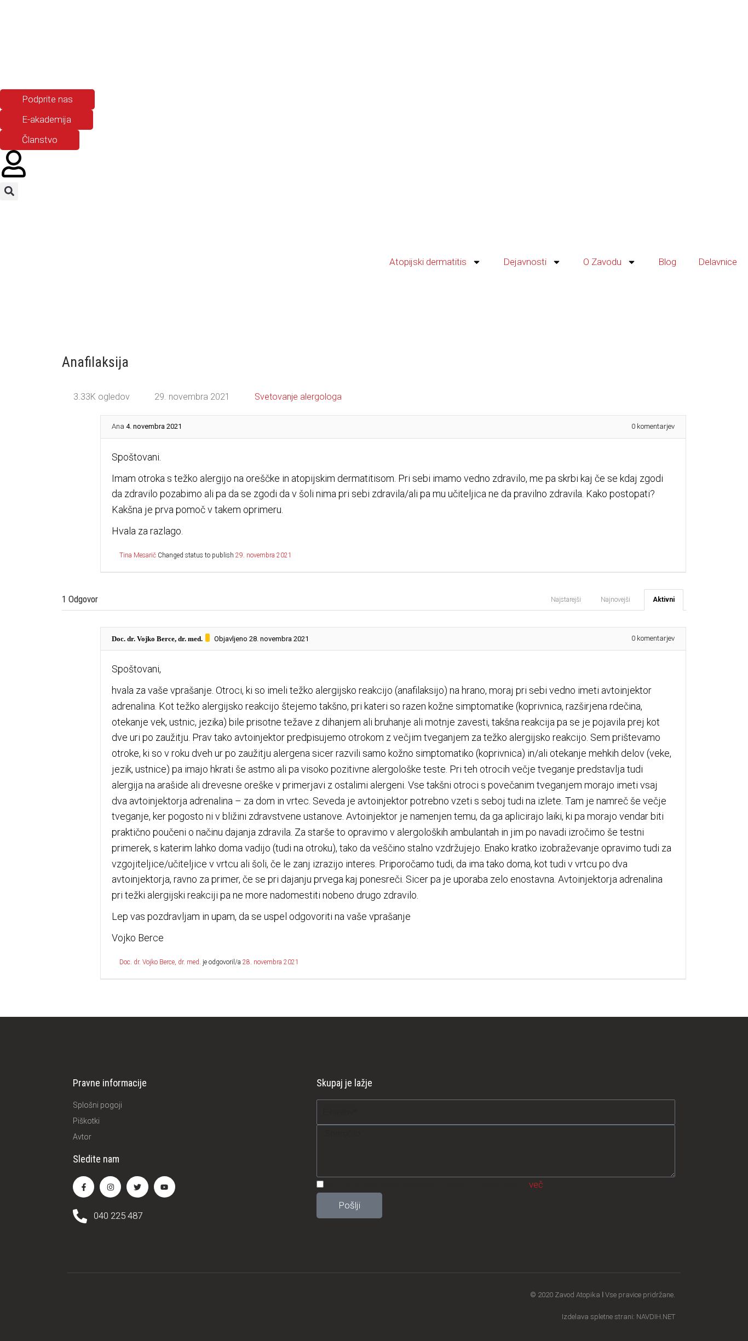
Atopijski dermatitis (428, 261)
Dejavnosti (524, 261)
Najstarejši (566, 599)
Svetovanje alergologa (298, 397)
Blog (667, 261)
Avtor (82, 1136)
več (536, 1184)
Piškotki (86, 1120)
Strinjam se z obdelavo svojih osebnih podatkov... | (434, 1184)
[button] (9, 191)
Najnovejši (615, 599)
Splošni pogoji (97, 1105)
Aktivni (664, 599)
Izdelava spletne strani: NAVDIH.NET (618, 1317)
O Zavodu (602, 261)
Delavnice (717, 261)
